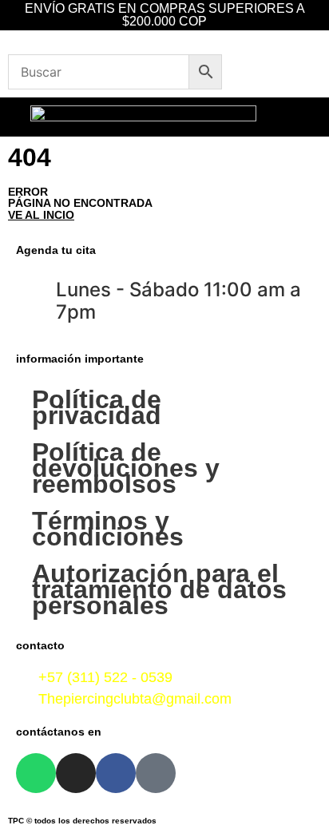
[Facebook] (116, 773)
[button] (312, 117)
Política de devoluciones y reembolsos (126, 468)
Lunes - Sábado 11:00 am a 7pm (178, 301)
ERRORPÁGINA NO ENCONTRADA (80, 203)
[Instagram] (76, 773)
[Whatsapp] (36, 773)
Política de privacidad (96, 407)
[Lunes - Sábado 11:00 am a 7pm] (36, 292)
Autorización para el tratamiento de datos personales (159, 589)
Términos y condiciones (108, 528)
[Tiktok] (156, 773)
